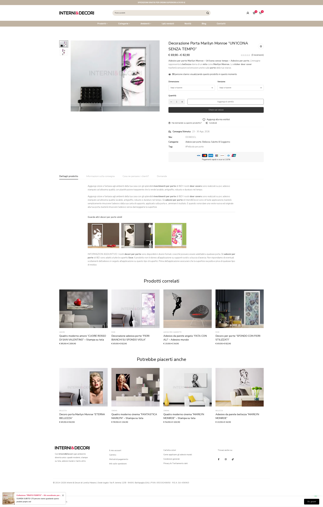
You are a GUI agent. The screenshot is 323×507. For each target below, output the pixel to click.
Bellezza (206, 141)
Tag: (170, 146)
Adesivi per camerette (172, 332)
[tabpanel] (161, 225)
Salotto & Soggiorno (220, 141)
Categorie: (173, 141)
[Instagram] (226, 459)
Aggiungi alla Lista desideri (261, 46)
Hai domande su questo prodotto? (187, 123)
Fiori (113, 332)
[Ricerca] (208, 13)
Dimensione (173, 81)
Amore (62, 332)
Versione (221, 81)
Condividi (213, 123)
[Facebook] (219, 459)
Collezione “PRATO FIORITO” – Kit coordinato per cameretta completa (39, 495)
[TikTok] (233, 459)
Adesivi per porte (193, 141)
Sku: (170, 137)
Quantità (172, 95)
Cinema (114, 411)
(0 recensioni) (257, 55)
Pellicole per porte (195, 146)
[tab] (68, 176)
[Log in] (248, 13)
